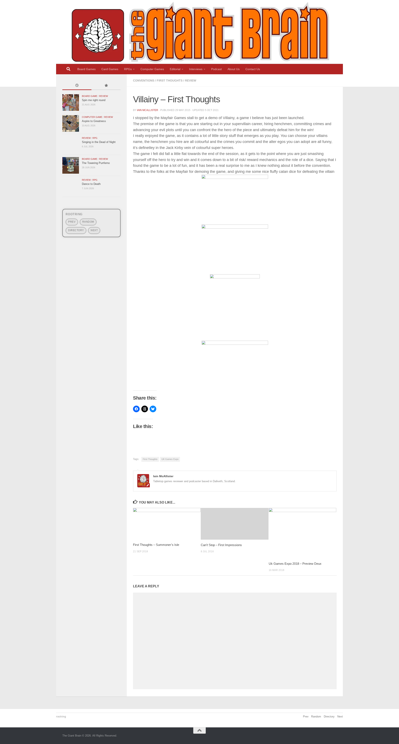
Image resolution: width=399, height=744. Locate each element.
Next (94, 230)
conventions (143, 80)
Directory (76, 230)
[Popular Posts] (106, 86)
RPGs (128, 69)
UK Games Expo (170, 459)
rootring (74, 214)
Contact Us (252, 69)
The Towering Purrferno (96, 163)
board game (89, 96)
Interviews (195, 69)
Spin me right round (93, 100)
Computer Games (152, 69)
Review (190, 80)
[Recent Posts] (76, 86)
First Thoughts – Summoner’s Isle (156, 544)
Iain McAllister (147, 110)
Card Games (109, 69)
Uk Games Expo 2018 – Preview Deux (295, 563)
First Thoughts (169, 80)
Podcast (216, 69)
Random (88, 221)
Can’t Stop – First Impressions (221, 544)
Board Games (86, 69)
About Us (234, 69)
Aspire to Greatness (94, 121)
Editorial (175, 69)
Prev (71, 221)
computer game (92, 117)
